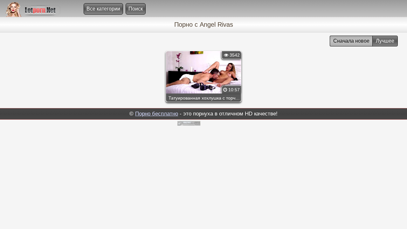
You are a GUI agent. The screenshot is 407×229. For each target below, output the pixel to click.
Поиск (135, 8)
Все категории (103, 8)
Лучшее (385, 41)
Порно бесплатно (156, 114)
